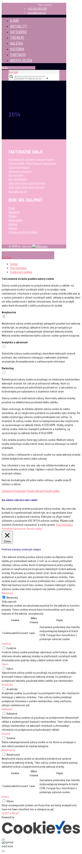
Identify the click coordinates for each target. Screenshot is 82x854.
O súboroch (21, 272)
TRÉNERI (17, 37)
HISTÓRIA (17, 48)
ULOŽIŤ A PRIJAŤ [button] (10, 813)
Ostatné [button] (6, 733)
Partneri (13, 228)
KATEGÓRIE (18, 31)
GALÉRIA (16, 43)
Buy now (13, 71)
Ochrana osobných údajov (23, 232)
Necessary (12, 597)
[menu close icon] (10, 253)
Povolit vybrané (35, 491)
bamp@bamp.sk (37, 12)
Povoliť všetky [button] (34, 528)
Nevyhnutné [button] (8, 750)
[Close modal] (3, 839)
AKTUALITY (18, 26)
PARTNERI (18, 54)
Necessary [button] (7, 593)
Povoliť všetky (52, 491)
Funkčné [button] (6, 643)
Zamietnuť (7, 491)
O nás (12, 208)
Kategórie (14, 212)
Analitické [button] (7, 684)
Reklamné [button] (7, 709)
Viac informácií (18, 268)
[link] (47, 78)
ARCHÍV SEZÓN (21, 60)
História (13, 224)
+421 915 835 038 (37, 8)
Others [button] (5, 796)
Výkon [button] (5, 664)
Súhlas (14, 264)
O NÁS (14, 20)
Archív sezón (16, 220)
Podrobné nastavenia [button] (14, 528)
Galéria (12, 216)
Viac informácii (64, 524)
